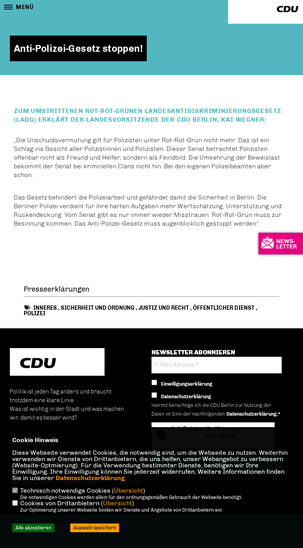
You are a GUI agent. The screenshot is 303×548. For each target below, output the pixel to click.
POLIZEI (34, 313)
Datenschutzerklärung (90, 478)
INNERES (45, 308)
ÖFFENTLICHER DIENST (223, 308)
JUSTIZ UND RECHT (163, 308)
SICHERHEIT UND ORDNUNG (98, 308)
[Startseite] (57, 363)
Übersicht (128, 490)
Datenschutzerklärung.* (253, 414)
